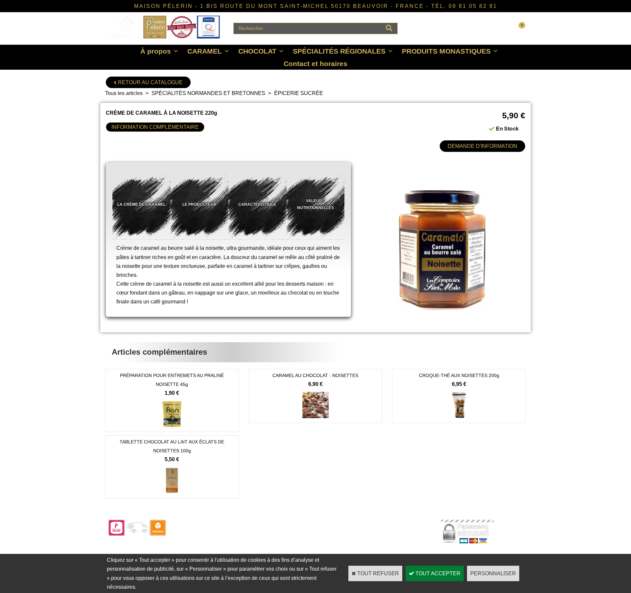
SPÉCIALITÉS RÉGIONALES (339, 51)
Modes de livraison (295, 542)
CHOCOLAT (257, 51)
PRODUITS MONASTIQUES (446, 51)
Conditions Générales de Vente (391, 542)
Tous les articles (124, 93)
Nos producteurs (376, 533)
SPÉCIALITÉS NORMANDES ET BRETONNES (208, 93)
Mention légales (374, 551)
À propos (155, 51)
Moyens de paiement (297, 551)
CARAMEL (204, 51)
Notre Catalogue (209, 533)
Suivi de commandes (297, 533)
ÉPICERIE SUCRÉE (298, 93)
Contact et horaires (315, 63)
